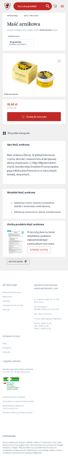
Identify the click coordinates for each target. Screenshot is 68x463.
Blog (4, 343)
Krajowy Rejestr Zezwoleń (14, 397)
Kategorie (7, 347)
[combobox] (32, 6)
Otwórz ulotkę (39, 249)
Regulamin (7, 296)
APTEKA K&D (12, 16)
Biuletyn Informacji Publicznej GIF (18, 412)
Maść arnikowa (31, 16)
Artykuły (6, 352)
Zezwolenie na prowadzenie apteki (18, 401)
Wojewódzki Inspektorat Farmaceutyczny (13, 406)
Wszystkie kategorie (18, 133)
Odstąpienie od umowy (13, 305)
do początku (16, 261)
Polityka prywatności (12, 292)
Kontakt (6, 309)
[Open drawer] (62, 6)
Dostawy (6, 301)
